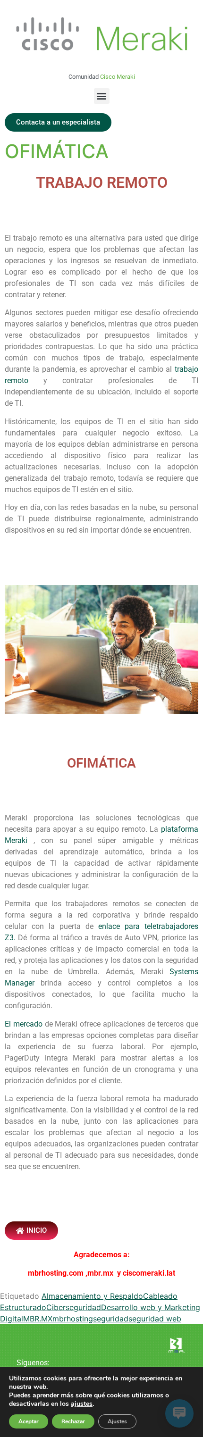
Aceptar (28, 1421)
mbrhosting (72, 1318)
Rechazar (73, 1421)
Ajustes (117, 1421)
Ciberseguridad (73, 1307)
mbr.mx (101, 1273)
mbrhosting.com (56, 1273)
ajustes (82, 1404)
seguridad (110, 1318)
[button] (102, 96)
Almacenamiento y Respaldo (92, 1296)
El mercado (23, 1023)
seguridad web (154, 1318)
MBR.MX (37, 1318)
